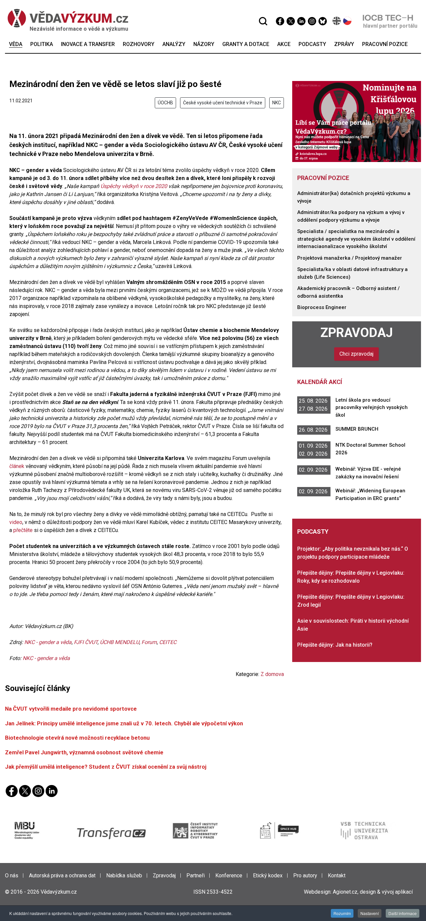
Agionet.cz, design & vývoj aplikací (373, 892)
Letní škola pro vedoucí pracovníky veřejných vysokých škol (371, 407)
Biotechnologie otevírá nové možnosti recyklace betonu (77, 737)
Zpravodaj (356, 332)
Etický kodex (268, 875)
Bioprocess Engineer (321, 307)
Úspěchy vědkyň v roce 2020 (134, 186)
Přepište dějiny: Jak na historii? (334, 645)
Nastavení (369, 913)
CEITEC (167, 642)
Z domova (272, 674)
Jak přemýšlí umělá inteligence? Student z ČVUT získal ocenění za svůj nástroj (105, 766)
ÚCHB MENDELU (119, 642)
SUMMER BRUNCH (356, 429)
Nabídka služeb (124, 875)
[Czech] (347, 21)
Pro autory (305, 875)
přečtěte (23, 530)
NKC (276, 102)
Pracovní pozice (323, 177)
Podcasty (312, 531)
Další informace (402, 913)
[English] (336, 21)
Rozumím (342, 913)
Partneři (195, 875)
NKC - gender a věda (48, 642)
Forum (149, 642)
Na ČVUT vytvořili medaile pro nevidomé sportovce (71, 708)
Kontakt (336, 875)
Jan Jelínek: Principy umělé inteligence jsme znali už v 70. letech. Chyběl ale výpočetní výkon (124, 723)
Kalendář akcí (319, 381)
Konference (228, 875)
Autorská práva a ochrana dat (62, 875)
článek (16, 466)
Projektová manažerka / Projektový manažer (349, 258)
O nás (11, 875)
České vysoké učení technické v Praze (222, 102)
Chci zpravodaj (356, 354)
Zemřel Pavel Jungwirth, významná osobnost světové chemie (84, 752)
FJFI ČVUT (86, 642)
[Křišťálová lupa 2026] (356, 121)
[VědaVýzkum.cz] (64, 18)
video (15, 522)
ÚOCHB (165, 102)
